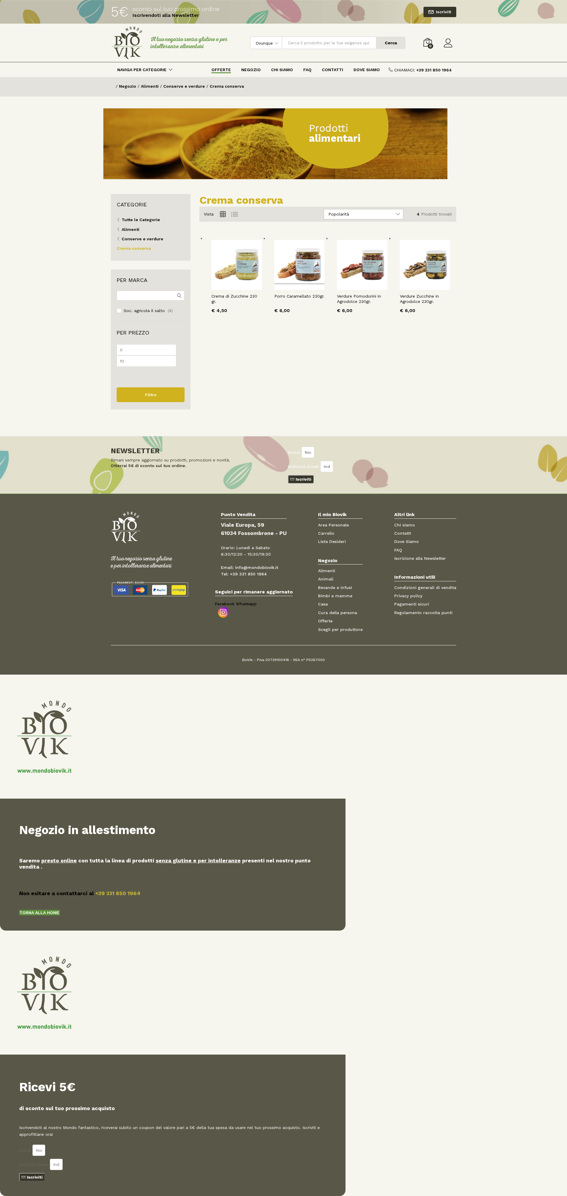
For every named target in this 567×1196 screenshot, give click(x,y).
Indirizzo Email (304, 466)
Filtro (151, 394)
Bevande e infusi (335, 587)
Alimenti (130, 229)
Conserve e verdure (142, 238)
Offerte (221, 70)
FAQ (307, 70)
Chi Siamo (282, 70)
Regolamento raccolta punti (423, 612)
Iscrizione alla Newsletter (420, 558)
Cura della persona (337, 612)
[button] (39, 912)
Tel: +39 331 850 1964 (244, 574)
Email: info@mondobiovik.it (249, 567)
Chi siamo (404, 525)
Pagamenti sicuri (411, 604)
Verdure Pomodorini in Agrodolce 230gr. (359, 299)
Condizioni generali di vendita (425, 587)
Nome (295, 452)
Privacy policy (408, 595)
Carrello (326, 533)
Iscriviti (443, 11)
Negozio (251, 70)
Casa (323, 604)
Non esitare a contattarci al (79, 893)
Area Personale (333, 525)
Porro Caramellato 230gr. (299, 296)
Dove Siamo (366, 70)
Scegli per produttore (340, 629)
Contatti (332, 70)
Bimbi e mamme (335, 595)
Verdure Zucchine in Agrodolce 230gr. (419, 299)
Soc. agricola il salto (144, 310)
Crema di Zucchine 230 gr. (234, 299)
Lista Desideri (332, 541)
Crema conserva (134, 248)
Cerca (391, 42)
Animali (325, 579)
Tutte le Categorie (141, 219)
